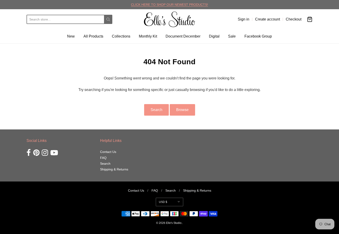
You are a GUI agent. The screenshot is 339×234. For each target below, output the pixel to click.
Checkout (293, 19)
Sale (232, 36)
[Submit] (108, 19)
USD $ (163, 202)
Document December (183, 36)
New (71, 36)
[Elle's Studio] (169, 19)
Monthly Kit (148, 36)
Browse (182, 110)
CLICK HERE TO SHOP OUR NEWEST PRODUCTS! (169, 4)
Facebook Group (258, 36)
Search (156, 110)
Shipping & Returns (114, 169)
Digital (214, 36)
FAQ (103, 158)
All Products (93, 36)
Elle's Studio (173, 223)
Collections (121, 36)
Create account (267, 19)
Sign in (243, 19)
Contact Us (108, 152)
